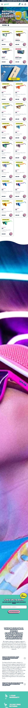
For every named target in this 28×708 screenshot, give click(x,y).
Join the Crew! (14, 611)
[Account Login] (19, 4)
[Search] (22, 4)
